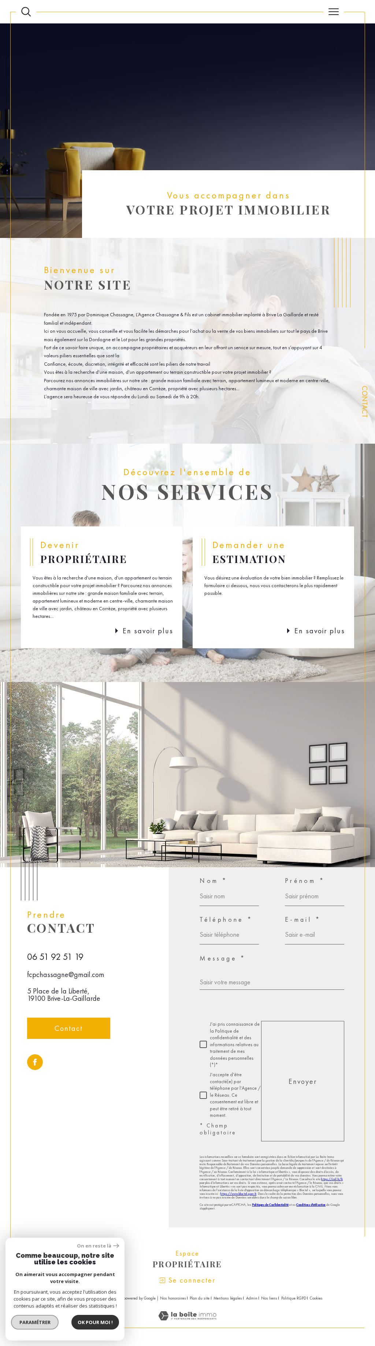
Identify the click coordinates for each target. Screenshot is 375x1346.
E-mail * (303, 919)
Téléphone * (226, 919)
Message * (223, 958)
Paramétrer (35, 1322)
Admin (251, 1298)
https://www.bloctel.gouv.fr (238, 1194)
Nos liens (269, 1298)
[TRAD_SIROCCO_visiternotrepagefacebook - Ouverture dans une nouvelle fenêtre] (35, 1062)
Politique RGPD (293, 1298)
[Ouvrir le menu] (333, 11)
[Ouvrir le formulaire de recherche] (26, 12)
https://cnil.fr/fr (332, 1179)
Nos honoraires (173, 1298)
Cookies (316, 1298)
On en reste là (94, 1246)
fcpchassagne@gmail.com (65, 974)
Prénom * (305, 880)
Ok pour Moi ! (95, 1322)
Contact (365, 402)
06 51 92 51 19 (55, 956)
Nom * (214, 880)
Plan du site (199, 1298)
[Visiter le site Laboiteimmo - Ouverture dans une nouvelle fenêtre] (187, 1323)
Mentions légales (228, 1298)
